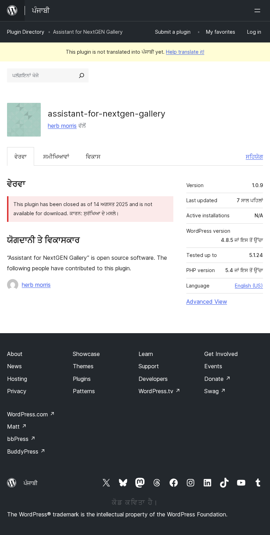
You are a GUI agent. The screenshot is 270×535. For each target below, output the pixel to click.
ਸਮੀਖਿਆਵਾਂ (56, 156)
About (14, 353)
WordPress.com (31, 414)
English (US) (249, 286)
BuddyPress (26, 451)
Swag (215, 391)
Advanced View (206, 301)
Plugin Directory (25, 32)
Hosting (17, 378)
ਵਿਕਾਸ (93, 156)
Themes (83, 366)
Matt (17, 426)
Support (149, 366)
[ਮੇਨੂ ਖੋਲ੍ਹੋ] (259, 10)
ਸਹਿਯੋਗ (254, 156)
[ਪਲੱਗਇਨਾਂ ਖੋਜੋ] (82, 75)
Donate (217, 378)
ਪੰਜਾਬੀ (31, 483)
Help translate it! (185, 52)
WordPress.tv (159, 391)
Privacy (16, 391)
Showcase (86, 353)
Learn (146, 353)
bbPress (21, 438)
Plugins (82, 378)
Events (213, 366)
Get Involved (221, 353)
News (14, 366)
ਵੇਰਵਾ (20, 156)
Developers (153, 378)
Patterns (84, 391)
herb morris (62, 125)
